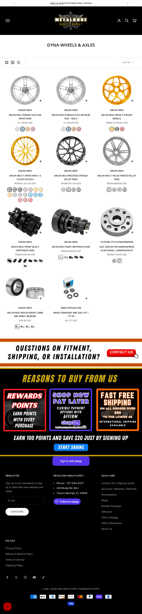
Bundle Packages (111, 505)
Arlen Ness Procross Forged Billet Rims (71, 177)
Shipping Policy (14, 565)
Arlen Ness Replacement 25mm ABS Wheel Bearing (25, 314)
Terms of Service (15, 559)
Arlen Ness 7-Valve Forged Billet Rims (116, 177)
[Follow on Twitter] (16, 577)
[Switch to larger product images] (6, 62)
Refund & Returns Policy (19, 553)
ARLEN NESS (25, 110)
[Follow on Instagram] (25, 577)
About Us (106, 528)
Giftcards (106, 511)
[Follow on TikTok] (43, 577)
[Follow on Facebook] (7, 577)
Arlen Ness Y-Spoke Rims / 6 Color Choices (25, 177)
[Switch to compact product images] (18, 62)
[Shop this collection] (71, 352)
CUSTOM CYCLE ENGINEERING (116, 241)
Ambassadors (109, 494)
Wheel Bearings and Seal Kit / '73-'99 (71, 314)
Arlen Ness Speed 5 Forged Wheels (116, 116)
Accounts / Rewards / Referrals (118, 488)
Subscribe (17, 511)
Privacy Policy (13, 548)
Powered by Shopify (89, 589)
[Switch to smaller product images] (12, 62)
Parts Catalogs (109, 517)
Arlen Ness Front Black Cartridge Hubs (25, 248)
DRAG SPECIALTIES (71, 307)
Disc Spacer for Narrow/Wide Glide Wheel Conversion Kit (117, 248)
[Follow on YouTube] (34, 577)
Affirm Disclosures (111, 523)
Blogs (104, 500)
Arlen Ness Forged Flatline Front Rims (25, 116)
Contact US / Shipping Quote (117, 483)
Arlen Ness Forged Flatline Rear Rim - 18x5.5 (71, 116)
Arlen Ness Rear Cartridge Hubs (71, 246)
